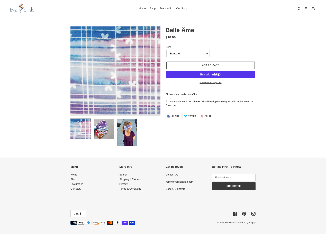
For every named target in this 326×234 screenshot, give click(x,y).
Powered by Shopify (246, 222)
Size (168, 46)
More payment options (211, 82)
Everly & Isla (230, 222)
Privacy (123, 183)
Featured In (76, 183)
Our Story (75, 188)
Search (123, 174)
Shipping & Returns (130, 179)
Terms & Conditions (130, 188)
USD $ (77, 213)
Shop (73, 179)
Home (73, 174)
